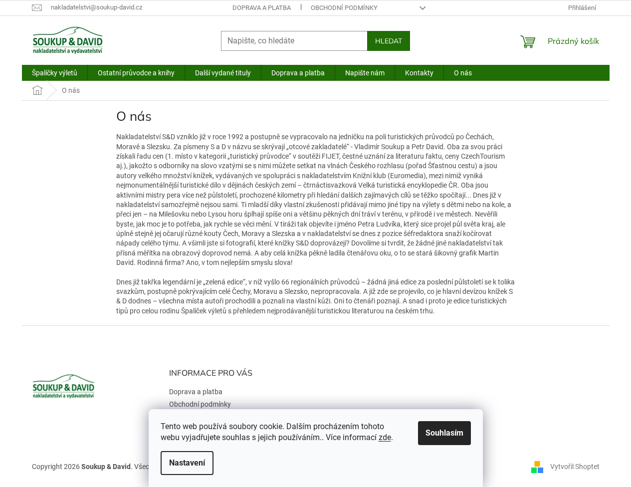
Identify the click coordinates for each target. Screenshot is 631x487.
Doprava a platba (261, 7)
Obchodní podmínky (344, 7)
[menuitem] (54, 73)
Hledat (388, 40)
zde (385, 437)
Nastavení (187, 463)
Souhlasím (444, 433)
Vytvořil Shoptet (575, 466)
